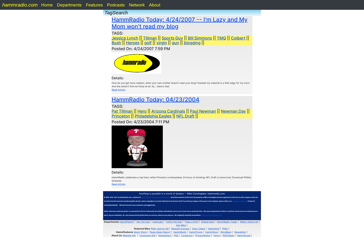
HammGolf (213, 228)
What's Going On (249, 221)
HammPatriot (126, 221)
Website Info (129, 235)
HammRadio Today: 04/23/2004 (155, 99)
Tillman (150, 38)
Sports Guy (172, 38)
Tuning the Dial (174, 221)
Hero (142, 111)
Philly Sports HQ (159, 228)
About (154, 5)
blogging (192, 42)
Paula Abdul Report (160, 232)
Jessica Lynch (125, 38)
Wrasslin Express (180, 228)
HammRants (179, 232)
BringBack (226, 232)
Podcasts (116, 5)
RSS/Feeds (228, 235)
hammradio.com (20, 5)
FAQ (176, 235)
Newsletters (164, 235)
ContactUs (187, 235)
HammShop (211, 232)
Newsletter (240, 232)
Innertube (158, 221)
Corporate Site (147, 235)
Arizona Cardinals (168, 111)
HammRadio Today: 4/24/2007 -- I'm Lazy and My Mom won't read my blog (180, 23)
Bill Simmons (200, 38)
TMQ (221, 38)
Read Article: (118, 89)
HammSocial (243, 235)
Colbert (238, 38)
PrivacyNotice (202, 235)
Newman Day (233, 111)
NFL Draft (185, 116)
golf (148, 42)
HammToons (195, 232)
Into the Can (143, 221)
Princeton (121, 116)
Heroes (132, 42)
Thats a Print (191, 221)
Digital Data (207, 221)
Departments (69, 5)
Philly (225, 228)
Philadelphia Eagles (153, 116)
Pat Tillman (122, 111)
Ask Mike (181, 225)
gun (175, 42)
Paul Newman (203, 111)
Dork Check (198, 228)
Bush (116, 42)
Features (94, 5)
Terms (216, 235)
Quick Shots (140, 232)
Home (47, 5)
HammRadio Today (227, 221)
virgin (161, 42)
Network (137, 5)
